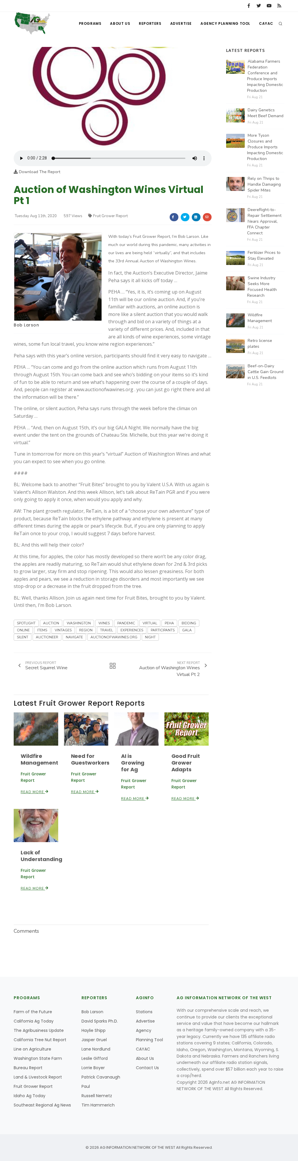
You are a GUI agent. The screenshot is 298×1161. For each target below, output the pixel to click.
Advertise (181, 23)
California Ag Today (34, 1021)
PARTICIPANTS (163, 630)
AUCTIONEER (47, 637)
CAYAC (266, 23)
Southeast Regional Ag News (42, 1105)
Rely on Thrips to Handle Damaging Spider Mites (264, 184)
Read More (33, 792)
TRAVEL (106, 630)
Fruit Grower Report (110, 216)
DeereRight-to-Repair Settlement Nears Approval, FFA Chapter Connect (264, 221)
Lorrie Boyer (93, 1068)
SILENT (22, 637)
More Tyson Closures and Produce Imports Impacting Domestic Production (265, 147)
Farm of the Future (33, 1012)
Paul (85, 1086)
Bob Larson (26, 325)
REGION (86, 630)
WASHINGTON (79, 623)
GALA (187, 630)
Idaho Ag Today (29, 1096)
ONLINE (23, 630)
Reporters (150, 23)
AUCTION (51, 623)
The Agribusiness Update (39, 1030)
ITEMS (42, 630)
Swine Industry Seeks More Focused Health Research (262, 286)
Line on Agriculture (32, 1049)
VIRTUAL (150, 623)
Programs (90, 23)
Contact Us (147, 1068)
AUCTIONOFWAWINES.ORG (114, 637)
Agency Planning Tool (225, 23)
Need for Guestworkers (90, 759)
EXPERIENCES (131, 630)
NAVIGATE (74, 637)
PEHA (169, 623)
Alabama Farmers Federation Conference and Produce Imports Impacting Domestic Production (265, 76)
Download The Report (39, 172)
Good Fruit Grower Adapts (185, 762)
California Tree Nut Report (40, 1040)
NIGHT (150, 637)
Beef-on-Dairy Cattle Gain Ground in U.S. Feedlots (265, 371)
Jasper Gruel (94, 1040)
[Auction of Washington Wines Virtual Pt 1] (113, 98)
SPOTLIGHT (26, 623)
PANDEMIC (126, 623)
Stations (144, 1012)
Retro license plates (260, 343)
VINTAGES (63, 630)
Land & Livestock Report (38, 1077)
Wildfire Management (39, 759)
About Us (120, 23)
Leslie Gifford (94, 1058)
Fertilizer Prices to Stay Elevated (264, 255)
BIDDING (189, 623)
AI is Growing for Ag (132, 762)
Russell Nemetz (96, 1096)
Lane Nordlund (95, 1049)
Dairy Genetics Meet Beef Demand (265, 113)
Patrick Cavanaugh (100, 1077)
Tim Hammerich (98, 1105)
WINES (104, 623)
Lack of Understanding (41, 856)
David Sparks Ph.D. (99, 1021)
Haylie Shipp (93, 1030)
